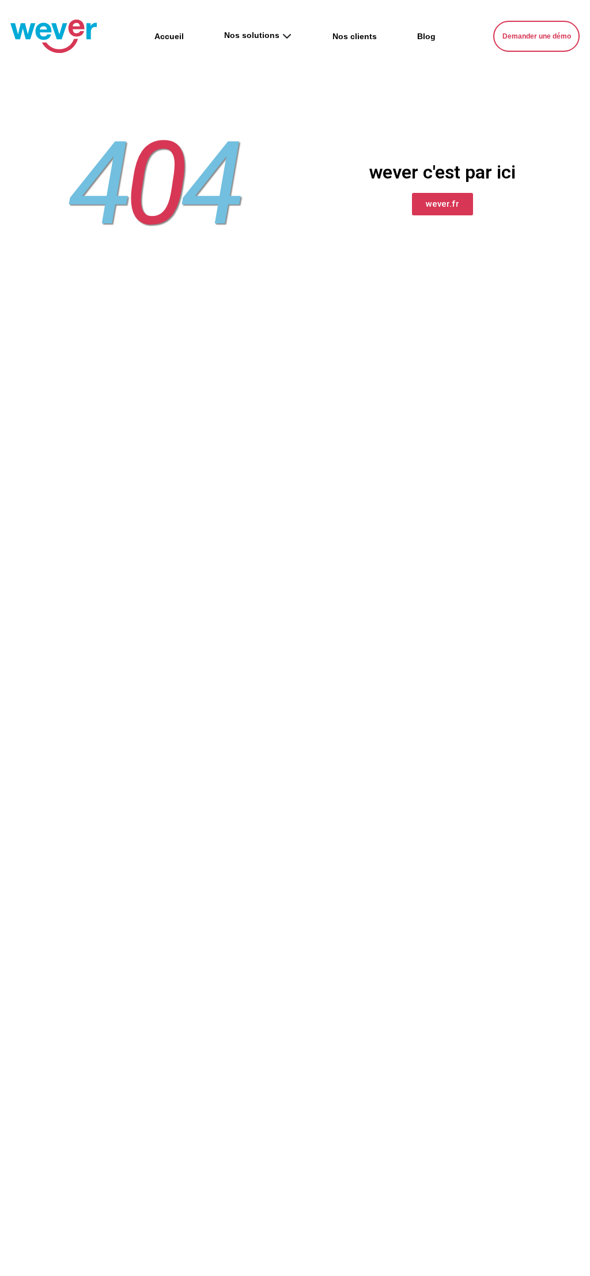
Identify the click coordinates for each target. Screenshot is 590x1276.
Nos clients (354, 36)
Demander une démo (536, 36)
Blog (426, 36)
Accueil (169, 36)
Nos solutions (251, 35)
